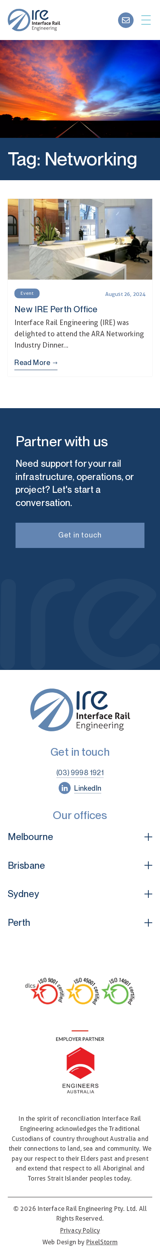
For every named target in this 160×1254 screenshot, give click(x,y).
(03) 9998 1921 (80, 773)
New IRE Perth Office (80, 287)
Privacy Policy (80, 1230)
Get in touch (80, 535)
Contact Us (126, 20)
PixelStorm (102, 1242)
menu (146, 20)
